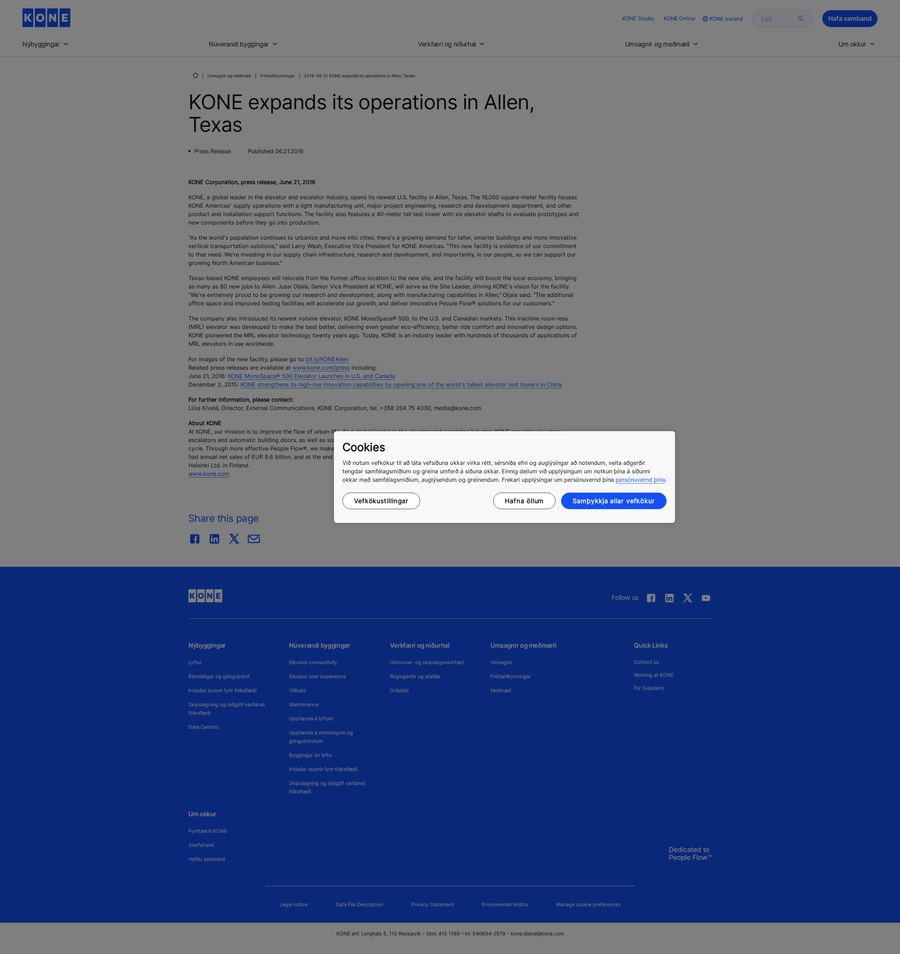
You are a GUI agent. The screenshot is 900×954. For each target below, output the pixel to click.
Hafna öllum (524, 501)
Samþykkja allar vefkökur (614, 501)
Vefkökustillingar (381, 501)
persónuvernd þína (640, 479)
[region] (504, 477)
